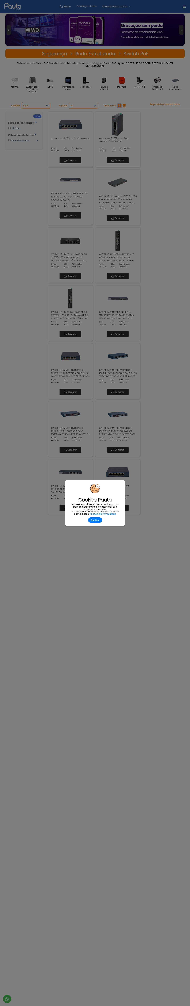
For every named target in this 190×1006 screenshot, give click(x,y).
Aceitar (95, 520)
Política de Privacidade (103, 514)
